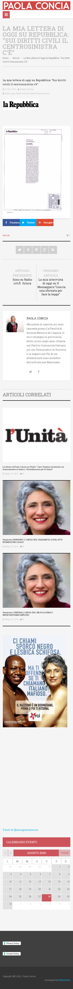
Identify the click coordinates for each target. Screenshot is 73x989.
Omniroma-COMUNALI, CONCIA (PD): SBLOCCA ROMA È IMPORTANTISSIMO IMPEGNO (28, 613)
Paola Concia (26, 89)
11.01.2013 (10, 89)
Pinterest (36, 250)
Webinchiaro (64, 980)
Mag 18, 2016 (12, 546)
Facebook (28, 250)
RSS (53, 250)
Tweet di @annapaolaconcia (20, 829)
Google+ (45, 250)
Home (6, 58)
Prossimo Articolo (51, 282)
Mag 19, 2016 (12, 474)
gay (13, 93)
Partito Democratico (40, 93)
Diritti (7, 93)
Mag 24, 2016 (12, 619)
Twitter (20, 250)
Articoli (16, 58)
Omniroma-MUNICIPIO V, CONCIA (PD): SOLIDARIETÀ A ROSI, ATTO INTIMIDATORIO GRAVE (32, 540)
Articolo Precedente (22, 277)
